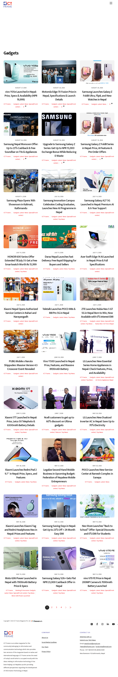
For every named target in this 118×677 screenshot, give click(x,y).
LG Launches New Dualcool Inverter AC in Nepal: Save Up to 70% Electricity (97, 421)
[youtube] (113, 624)
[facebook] (97, 624)
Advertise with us (85, 636)
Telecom (58, 432)
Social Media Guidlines (49, 642)
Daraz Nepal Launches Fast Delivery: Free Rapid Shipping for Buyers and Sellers (59, 260)
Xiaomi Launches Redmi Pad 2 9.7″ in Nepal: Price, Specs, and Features (21, 474)
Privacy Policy (46, 651)
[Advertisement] (59, 27)
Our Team (45, 647)
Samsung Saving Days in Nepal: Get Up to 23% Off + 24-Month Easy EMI (59, 530)
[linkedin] (108, 624)
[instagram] (102, 624)
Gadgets (16, 104)
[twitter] (91, 624)
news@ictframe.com (87, 646)
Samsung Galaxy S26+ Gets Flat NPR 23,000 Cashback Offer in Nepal (59, 582)
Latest (22, 104)
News (26, 104)
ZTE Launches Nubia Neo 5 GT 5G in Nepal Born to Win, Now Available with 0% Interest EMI (97, 313)
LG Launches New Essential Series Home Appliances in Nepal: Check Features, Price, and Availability (97, 367)
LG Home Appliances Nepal (104, 380)
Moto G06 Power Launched (21, 595)
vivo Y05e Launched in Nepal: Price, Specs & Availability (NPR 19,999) (20, 96)
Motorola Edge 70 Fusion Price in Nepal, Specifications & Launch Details (59, 96)
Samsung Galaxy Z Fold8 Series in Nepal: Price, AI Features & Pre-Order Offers (97, 148)
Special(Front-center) (20, 593)
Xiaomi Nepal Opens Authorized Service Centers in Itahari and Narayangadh (21, 313)
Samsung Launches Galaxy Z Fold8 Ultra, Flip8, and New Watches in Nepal (97, 96)
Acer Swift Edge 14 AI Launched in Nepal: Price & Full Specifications (97, 260)
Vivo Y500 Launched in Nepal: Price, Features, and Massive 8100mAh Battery (59, 365)
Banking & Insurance (22, 590)
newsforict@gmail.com (92, 643)
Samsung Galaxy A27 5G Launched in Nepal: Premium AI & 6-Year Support (97, 204)
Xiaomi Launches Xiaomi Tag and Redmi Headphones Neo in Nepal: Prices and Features (20, 530)
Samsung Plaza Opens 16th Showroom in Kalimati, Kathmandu (21, 204)
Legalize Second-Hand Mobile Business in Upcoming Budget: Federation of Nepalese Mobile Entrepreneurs (59, 476)
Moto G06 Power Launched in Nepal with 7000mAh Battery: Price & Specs (21, 582)
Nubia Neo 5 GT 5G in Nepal (104, 323)
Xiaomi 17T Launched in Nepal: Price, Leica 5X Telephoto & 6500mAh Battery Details (21, 421)
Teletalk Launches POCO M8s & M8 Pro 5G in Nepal (59, 311)
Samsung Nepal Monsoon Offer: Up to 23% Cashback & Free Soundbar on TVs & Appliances (21, 148)
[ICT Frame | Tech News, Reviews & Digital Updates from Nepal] (8, 6)
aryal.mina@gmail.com (104, 646)
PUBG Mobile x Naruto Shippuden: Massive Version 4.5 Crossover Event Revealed (21, 365)
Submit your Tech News (88, 640)
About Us (45, 637)
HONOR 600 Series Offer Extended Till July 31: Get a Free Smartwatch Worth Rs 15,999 (21, 260)
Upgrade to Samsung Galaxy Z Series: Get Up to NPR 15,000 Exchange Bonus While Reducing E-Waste (59, 150)
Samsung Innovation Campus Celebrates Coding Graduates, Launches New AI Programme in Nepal (59, 206)
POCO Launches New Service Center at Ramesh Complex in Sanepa (97, 474)
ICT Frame (7, 104)
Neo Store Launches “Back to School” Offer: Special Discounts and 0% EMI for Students (97, 530)
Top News (61, 219)
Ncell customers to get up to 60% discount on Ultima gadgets (59, 421)
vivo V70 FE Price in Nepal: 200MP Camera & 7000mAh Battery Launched (97, 582)
